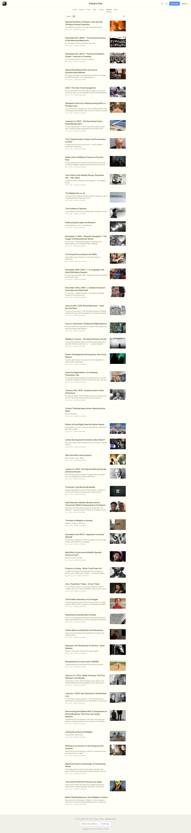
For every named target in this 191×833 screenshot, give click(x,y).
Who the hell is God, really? (74, 458)
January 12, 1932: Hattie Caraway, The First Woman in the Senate (85, 676)
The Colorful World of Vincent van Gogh (83, 782)
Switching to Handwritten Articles (80, 615)
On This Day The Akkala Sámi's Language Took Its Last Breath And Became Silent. (86, 276)
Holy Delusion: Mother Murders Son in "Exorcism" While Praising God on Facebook (85, 503)
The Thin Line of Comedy (73, 558)
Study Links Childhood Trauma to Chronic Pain (84, 158)
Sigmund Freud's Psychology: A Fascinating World (85, 765)
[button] (75, 9)
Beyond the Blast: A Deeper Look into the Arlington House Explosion (84, 23)
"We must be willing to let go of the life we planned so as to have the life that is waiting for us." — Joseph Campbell (85, 343)
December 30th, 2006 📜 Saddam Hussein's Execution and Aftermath (85, 289)
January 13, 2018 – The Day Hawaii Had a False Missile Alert (83, 122)
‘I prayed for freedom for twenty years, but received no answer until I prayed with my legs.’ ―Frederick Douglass (85, 572)
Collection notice (110, 819)
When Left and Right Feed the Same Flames (84, 424)
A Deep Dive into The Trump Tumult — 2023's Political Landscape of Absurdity (83, 146)
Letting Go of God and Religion (79, 732)
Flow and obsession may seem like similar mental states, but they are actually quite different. (86, 327)
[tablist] (70, 16)
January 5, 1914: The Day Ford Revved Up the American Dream (85, 470)
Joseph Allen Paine (79, 29)
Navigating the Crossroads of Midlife (82, 661)
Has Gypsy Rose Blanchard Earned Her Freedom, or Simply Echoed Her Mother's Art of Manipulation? (85, 76)
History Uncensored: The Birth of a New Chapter (81, 651)
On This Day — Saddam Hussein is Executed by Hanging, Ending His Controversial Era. (84, 294)
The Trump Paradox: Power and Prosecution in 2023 (85, 140)
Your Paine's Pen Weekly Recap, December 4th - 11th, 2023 (84, 176)
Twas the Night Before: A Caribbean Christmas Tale (81, 373)
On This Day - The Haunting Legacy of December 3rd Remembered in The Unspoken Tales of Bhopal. (83, 243)
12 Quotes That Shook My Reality (80, 487)
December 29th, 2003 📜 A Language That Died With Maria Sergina (84, 271)
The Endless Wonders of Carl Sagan (81, 599)
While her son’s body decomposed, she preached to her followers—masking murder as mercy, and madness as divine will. (86, 509)
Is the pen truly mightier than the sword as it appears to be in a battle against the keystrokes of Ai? (86, 197)
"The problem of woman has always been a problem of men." (86, 211)
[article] (95, 27)
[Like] (66, 32)
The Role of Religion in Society (79, 520)
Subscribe (174, 4)
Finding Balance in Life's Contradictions (78, 225)
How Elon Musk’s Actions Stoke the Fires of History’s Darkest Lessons (86, 444)
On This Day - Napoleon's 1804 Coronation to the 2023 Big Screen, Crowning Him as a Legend (85, 541)
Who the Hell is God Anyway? (78, 455)
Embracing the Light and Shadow (80, 222)
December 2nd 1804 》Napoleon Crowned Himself (84, 535)
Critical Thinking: (71, 414)
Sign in (184, 4)
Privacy (96, 819)
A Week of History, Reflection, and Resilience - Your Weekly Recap (85, 182)
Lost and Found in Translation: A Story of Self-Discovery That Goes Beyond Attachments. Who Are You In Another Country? (86, 110)
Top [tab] (74, 16)
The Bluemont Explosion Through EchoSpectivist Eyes (83, 27)
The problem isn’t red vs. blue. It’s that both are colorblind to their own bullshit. (86, 428)
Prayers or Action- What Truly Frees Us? (83, 568)
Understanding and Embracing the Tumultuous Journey (84, 664)
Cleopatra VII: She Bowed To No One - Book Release (85, 646)
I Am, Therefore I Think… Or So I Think (82, 584)
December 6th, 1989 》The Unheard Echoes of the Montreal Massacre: (85, 39)
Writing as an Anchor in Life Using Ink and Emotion (84, 747)
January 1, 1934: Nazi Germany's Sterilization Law (85, 694)
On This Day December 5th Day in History (79, 59)
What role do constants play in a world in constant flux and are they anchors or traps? (85, 752)
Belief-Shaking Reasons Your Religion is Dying (86, 797)
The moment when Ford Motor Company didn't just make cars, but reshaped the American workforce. (85, 475)
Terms (102, 819)
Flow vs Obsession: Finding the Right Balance (86, 324)
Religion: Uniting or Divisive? (75, 523)
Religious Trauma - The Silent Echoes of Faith (86, 339)
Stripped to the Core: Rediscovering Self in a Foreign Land (85, 104)
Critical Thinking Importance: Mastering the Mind (85, 409)
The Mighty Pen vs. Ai (75, 193)
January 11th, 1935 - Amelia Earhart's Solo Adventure (84, 391)
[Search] (162, 4)
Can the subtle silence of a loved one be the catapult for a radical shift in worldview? (84, 361)
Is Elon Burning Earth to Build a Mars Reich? (85, 440)
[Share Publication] (167, 4)
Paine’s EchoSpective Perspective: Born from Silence (85, 355)
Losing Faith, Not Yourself (74, 735)
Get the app (105, 824)
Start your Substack (90, 824)
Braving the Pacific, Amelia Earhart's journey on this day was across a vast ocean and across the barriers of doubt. (86, 397)
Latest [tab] (68, 16)
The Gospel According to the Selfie (81, 254)
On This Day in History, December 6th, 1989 (80, 43)
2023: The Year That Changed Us (80, 88)
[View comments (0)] (79, 32)
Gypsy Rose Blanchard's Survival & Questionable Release (81, 71)
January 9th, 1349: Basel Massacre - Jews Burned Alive (84, 307)
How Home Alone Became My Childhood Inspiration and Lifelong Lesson (84, 634)
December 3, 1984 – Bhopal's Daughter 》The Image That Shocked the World (86, 237)
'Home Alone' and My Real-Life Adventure (84, 630)
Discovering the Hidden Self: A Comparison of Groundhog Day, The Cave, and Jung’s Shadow (86, 714)
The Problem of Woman (76, 208)
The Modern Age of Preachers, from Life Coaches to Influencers (83, 258)
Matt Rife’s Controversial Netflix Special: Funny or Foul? (83, 553)
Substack (86, 829)
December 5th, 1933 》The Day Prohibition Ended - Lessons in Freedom (84, 55)
